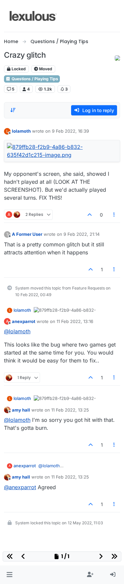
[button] (9, 574)
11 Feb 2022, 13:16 (75, 321)
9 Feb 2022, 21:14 (81, 234)
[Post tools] (114, 215)
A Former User (27, 234)
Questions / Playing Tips (34, 78)
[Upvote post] (90, 215)
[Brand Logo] (33, 16)
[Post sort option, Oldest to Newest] (13, 110)
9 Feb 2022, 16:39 (70, 131)
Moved (45, 68)
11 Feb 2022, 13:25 (70, 410)
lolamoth (21, 131)
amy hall (21, 410)
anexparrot (23, 321)
